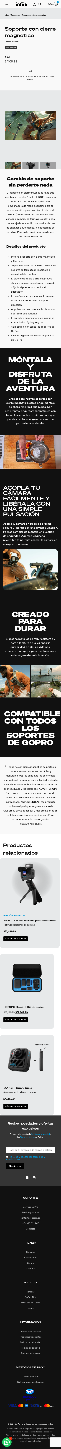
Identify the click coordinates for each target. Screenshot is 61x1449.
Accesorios (15, 15)
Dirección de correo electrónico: (24, 1145)
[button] (9, 125)
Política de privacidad (40, 1134)
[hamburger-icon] (6, 4)
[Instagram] (34, 1177)
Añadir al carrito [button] (15, 939)
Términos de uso (27, 1137)
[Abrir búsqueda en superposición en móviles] (39, 4)
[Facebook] (27, 1177)
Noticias (31, 1282)
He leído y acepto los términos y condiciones (25, 1158)
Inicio (7, 15)
